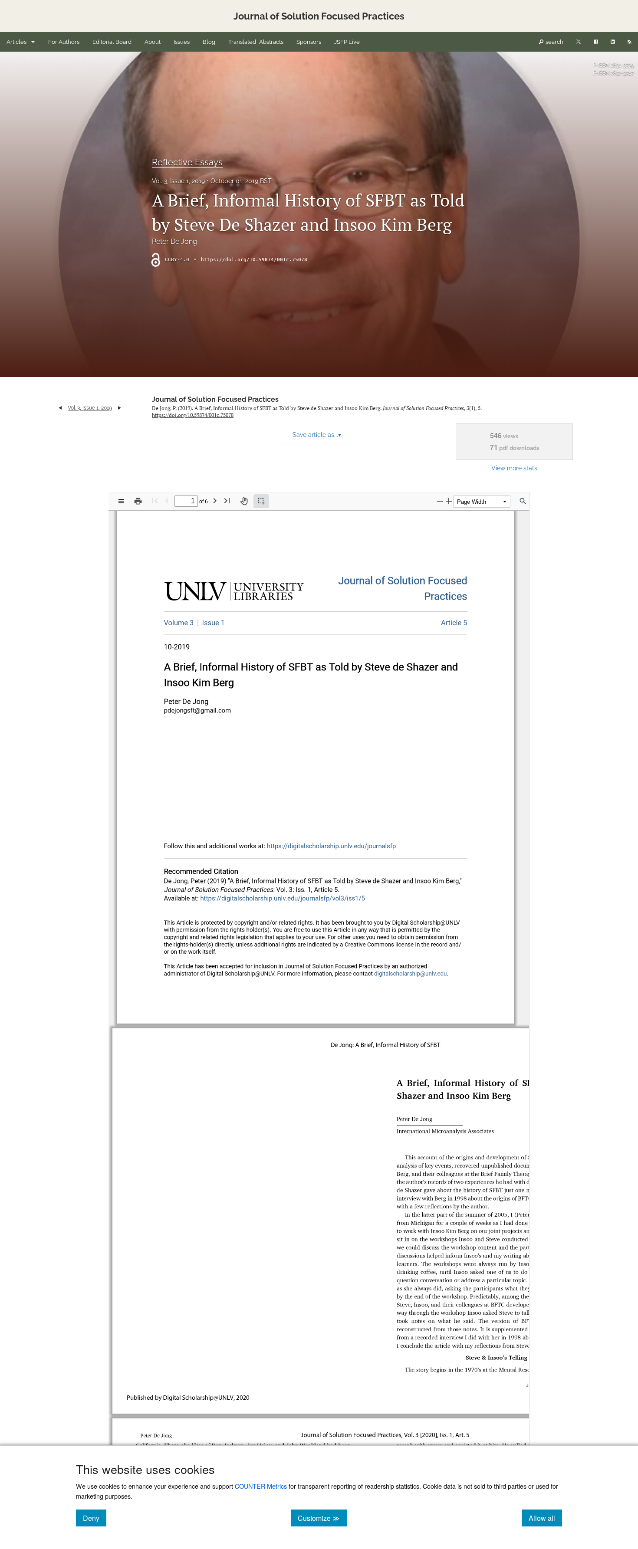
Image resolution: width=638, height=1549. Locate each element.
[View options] (121, 501)
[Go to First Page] (155, 500)
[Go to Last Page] (227, 500)
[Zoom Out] (440, 501)
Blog (209, 42)
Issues (182, 42)
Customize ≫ (322, 1518)
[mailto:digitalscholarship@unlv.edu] (410, 973)
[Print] (138, 501)
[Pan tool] (244, 501)
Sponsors (308, 42)
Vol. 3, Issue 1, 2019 (178, 180)
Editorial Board (112, 42)
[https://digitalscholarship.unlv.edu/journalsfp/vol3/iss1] (211, 622)
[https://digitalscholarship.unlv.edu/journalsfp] (402, 581)
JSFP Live (347, 42)
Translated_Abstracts (255, 42)
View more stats (514, 468)
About (153, 42)
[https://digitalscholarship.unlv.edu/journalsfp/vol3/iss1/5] (454, 623)
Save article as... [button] (317, 434)
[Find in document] (523, 501)
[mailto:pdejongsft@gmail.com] (196, 710)
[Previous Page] (167, 500)
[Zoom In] (449, 501)
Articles (16, 42)
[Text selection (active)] (261, 501)
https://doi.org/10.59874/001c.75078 (254, 260)
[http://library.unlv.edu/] (234, 593)
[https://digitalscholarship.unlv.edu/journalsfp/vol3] (179, 623)
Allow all (545, 1518)
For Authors (63, 42)
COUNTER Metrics (261, 1485)
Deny (94, 1518)
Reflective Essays (187, 162)
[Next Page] (215, 500)
